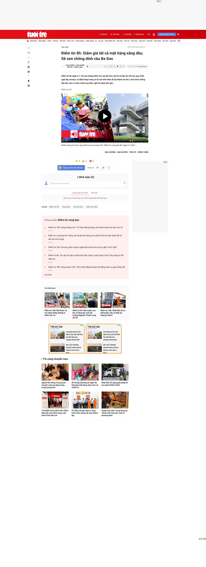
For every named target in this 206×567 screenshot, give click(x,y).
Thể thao (134, 41)
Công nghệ (90, 41)
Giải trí (126, 41)
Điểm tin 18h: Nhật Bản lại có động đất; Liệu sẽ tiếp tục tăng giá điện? (112, 312)
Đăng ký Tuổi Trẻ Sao (167, 34)
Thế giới (62, 41)
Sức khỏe (157, 41)
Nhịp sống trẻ (110, 41)
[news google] (137, 66)
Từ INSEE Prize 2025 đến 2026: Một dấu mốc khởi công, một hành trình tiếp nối (55, 412)
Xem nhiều (42, 41)
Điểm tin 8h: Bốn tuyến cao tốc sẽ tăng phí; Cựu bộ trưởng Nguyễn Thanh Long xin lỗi (84, 314)
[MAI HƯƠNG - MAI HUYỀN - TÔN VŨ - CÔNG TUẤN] (63, 66)
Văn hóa (120, 41)
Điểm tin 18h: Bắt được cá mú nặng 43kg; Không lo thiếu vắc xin (56, 312)
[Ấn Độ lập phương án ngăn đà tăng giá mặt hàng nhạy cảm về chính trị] (85, 372)
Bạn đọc (173, 41)
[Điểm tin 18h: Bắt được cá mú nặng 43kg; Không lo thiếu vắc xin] (57, 300)
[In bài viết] (29, 86)
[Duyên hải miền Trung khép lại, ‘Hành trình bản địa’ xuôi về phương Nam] (115, 400)
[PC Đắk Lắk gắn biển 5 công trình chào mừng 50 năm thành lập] (85, 400)
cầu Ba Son (78, 207)
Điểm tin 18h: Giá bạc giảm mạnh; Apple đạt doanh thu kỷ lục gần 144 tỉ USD (82, 247)
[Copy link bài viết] (103, 168)
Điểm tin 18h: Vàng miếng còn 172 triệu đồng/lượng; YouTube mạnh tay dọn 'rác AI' (85, 227)
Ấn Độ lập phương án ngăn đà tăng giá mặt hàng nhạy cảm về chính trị (85, 385)
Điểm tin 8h (66, 89)
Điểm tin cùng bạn (68, 220)
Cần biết (128, 34)
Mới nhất (33, 41)
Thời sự (55, 41)
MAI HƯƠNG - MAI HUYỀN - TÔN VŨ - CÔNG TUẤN (75, 66)
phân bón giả (91, 207)
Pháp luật (70, 41)
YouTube (116, 34)
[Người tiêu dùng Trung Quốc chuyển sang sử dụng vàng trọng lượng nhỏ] (55, 372)
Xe (96, 41)
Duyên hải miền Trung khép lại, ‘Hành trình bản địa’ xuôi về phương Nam (115, 412)
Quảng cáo (140, 34)
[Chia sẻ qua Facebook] (97, 168)
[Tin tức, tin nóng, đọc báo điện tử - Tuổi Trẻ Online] (37, 34)
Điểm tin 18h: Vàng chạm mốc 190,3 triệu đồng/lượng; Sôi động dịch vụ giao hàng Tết (86, 267)
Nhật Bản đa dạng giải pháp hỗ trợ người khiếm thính (115, 384)
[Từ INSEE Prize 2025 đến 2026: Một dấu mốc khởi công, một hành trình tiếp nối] (55, 400)
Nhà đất (150, 41)
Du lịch (100, 41)
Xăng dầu (66, 207)
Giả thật (165, 41)
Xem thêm (48, 275)
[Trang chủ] (28, 41)
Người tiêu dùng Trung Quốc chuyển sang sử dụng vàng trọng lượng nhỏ (54, 385)
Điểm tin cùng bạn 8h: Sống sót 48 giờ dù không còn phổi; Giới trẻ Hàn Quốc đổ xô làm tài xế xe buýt (85, 237)
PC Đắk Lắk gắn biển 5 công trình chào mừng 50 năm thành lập (85, 412)
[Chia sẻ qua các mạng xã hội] (109, 168)
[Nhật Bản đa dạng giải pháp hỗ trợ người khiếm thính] (115, 372)
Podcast (104, 34)
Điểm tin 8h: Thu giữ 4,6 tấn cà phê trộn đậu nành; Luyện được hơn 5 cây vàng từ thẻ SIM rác (86, 257)
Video (49, 41)
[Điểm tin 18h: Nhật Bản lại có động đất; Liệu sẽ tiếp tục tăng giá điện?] (113, 300)
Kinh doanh (80, 41)
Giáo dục (142, 41)
